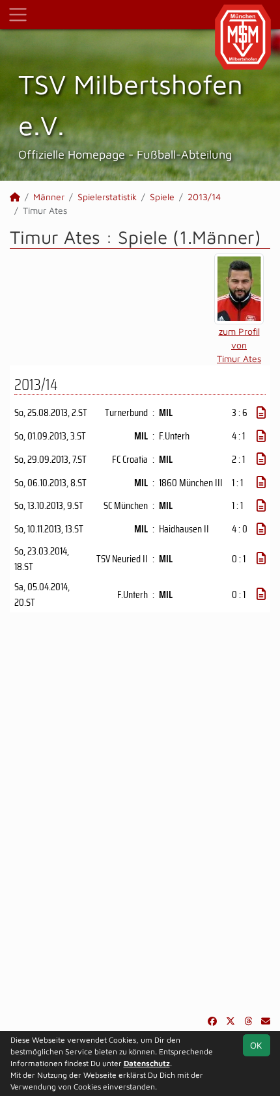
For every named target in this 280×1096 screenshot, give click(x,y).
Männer (48, 196)
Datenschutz (147, 1063)
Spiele (162, 196)
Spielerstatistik (107, 196)
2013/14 (204, 196)
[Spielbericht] (261, 413)
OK (256, 1044)
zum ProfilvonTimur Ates (239, 345)
